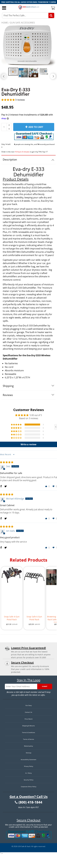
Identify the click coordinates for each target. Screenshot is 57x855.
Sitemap (28, 753)
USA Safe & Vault (24, 846)
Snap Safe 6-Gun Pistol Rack (34, 618)
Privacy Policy (28, 766)
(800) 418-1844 (30, 802)
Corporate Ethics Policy (28, 787)
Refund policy (28, 746)
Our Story (28, 705)
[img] (6, 462)
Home (4, 22)
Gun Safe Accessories (22, 22)
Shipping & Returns (28, 726)
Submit (44, 686)
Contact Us (28, 712)
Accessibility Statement (28, 759)
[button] (8, 99)
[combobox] (28, 15)
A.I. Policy (28, 773)
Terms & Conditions (28, 732)
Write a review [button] (28, 444)
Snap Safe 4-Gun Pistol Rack (12, 618)
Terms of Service (28, 739)
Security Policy (28, 780)
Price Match (29, 719)
